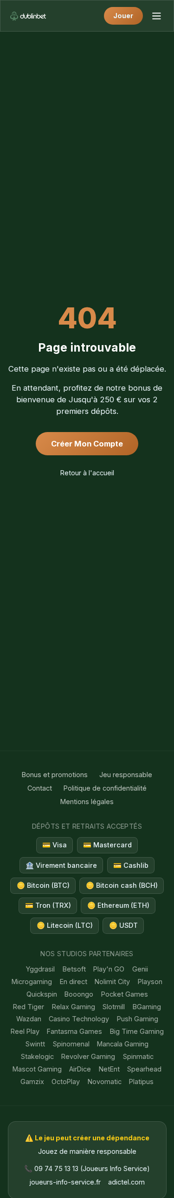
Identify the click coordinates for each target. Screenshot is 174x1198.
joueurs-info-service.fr (65, 1182)
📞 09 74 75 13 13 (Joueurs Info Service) (87, 1168)
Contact (39, 788)
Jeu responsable (125, 775)
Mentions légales (87, 801)
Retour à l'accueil (87, 473)
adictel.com (126, 1182)
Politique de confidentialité (105, 788)
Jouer (123, 16)
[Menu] (156, 15)
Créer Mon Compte (87, 443)
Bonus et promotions (55, 775)
